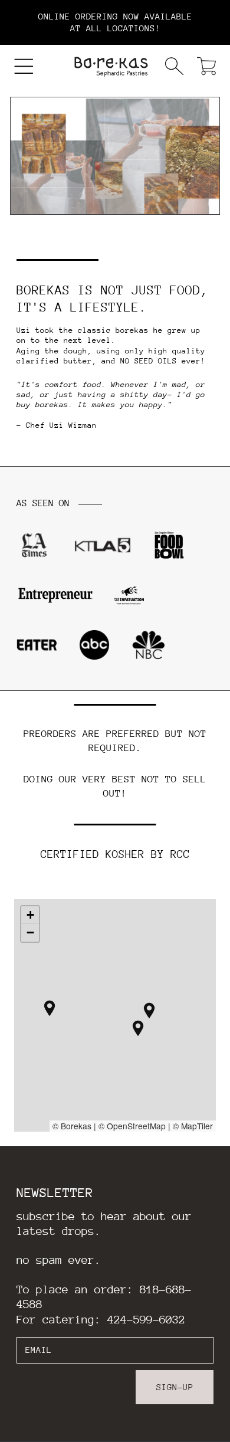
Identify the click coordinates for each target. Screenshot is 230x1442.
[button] (24, 66)
